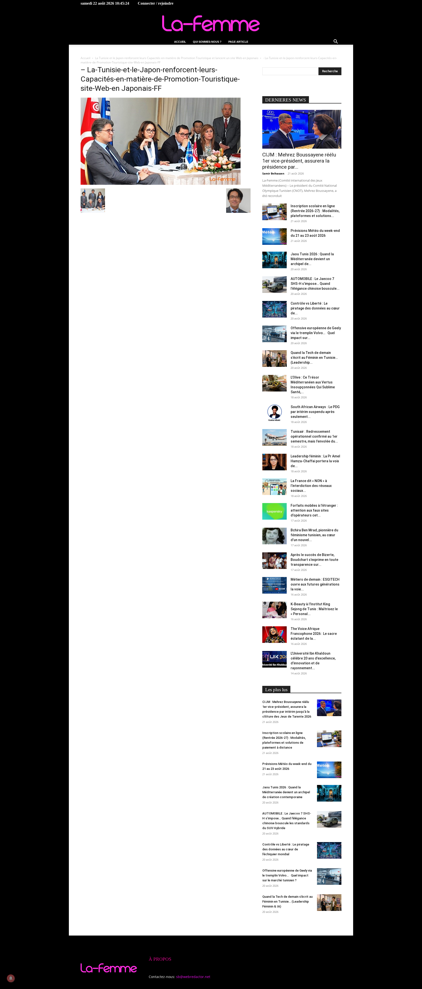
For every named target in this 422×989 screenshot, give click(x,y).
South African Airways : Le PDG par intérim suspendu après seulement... (315, 412)
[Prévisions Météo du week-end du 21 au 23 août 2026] (274, 236)
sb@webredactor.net (193, 976)
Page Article (238, 41)
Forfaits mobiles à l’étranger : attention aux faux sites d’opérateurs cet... (314, 510)
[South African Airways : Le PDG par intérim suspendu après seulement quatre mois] (274, 412)
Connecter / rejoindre (155, 3)
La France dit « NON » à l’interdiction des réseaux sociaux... (311, 486)
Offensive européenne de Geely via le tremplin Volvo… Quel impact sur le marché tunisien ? (287, 875)
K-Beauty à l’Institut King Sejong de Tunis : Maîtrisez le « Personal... (314, 609)
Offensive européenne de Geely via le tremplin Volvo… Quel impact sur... (316, 333)
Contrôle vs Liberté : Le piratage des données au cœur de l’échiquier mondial (285, 849)
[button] (335, 42)
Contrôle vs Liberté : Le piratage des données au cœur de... (315, 308)
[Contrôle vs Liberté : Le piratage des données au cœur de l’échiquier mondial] (274, 309)
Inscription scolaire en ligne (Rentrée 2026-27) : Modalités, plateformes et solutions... (315, 211)
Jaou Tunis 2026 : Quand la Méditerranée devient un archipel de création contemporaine (286, 792)
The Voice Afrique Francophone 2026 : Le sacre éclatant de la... (314, 633)
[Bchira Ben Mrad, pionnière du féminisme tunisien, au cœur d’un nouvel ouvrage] (274, 536)
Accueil (180, 41)
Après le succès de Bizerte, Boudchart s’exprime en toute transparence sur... (314, 560)
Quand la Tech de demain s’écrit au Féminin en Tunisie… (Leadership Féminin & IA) (287, 901)
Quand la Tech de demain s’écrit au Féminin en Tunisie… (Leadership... (314, 357)
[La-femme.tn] (211, 23)
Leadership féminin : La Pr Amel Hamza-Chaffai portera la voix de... (315, 461)
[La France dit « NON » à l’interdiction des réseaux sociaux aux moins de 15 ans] (274, 486)
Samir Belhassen (273, 173)
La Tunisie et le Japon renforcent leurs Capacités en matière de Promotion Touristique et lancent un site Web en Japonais (176, 58)
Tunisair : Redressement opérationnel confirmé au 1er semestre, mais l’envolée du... (314, 436)
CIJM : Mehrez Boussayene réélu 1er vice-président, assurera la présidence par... (299, 161)
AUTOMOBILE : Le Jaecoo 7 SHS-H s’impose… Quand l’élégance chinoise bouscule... (315, 283)
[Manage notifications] (11, 978)
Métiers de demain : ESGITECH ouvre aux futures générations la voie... (315, 584)
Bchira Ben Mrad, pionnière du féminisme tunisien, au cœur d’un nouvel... (314, 535)
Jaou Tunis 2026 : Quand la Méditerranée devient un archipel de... (312, 259)
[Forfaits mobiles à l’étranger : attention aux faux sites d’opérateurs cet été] (274, 511)
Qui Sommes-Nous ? (207, 41)
